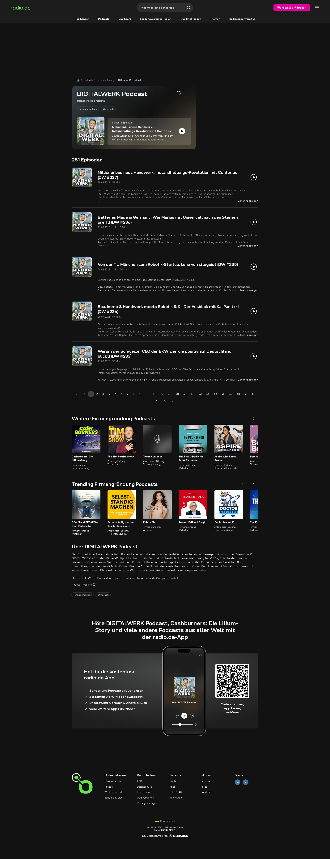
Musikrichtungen (190, 19)
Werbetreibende (113, 792)
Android (206, 792)
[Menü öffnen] (317, 7)
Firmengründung (88, 109)
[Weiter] (253, 417)
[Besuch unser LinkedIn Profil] (237, 782)
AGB (139, 781)
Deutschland (167, 821)
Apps (173, 787)
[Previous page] (84, 394)
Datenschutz (144, 787)
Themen (215, 19)
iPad (204, 787)
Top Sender (82, 19)
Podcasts (103, 19)
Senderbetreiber (114, 797)
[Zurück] (242, 417)
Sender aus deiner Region (155, 19)
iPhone (206, 781)
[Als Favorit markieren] (179, 93)
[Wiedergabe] (182, 131)
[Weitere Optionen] (189, 93)
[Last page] (173, 401)
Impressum (143, 792)
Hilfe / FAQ (176, 792)
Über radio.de (112, 781)
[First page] (76, 394)
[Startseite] (78, 80)
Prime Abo (176, 797)
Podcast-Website (82, 584)
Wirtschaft (108, 109)
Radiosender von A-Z (242, 19)
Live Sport (124, 19)
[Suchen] (188, 7)
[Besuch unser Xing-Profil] (245, 782)
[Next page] (165, 401)
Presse (108, 787)
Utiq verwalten (145, 797)
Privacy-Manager (147, 803)
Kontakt (174, 781)
